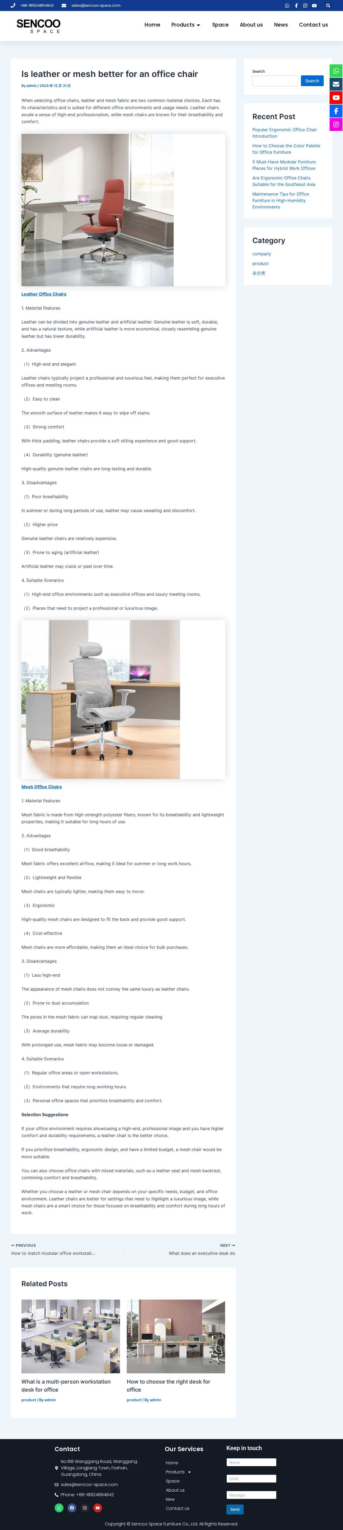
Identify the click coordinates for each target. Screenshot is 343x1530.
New (170, 1499)
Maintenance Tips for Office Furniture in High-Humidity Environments (280, 200)
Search (258, 71)
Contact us (177, 1508)
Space (173, 1481)
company (261, 253)
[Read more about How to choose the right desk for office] (176, 1336)
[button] (328, 5)
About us (175, 1490)
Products (175, 1472)
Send (235, 1509)
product (28, 1399)
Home (172, 1463)
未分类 (258, 273)
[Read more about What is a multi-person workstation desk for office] (70, 1336)
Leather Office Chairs (43, 294)
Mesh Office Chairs (41, 786)
